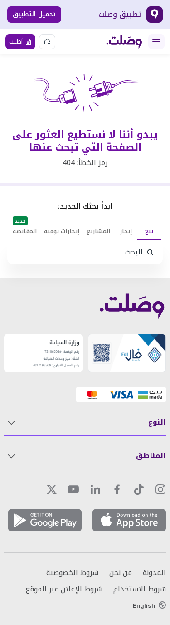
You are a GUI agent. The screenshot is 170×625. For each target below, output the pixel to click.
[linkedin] (95, 489)
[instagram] (160, 489)
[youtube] (73, 489)
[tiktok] (138, 489)
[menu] (156, 41)
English (144, 605)
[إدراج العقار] (47, 41)
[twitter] (51, 489)
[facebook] (117, 489)
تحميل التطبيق (34, 14)
